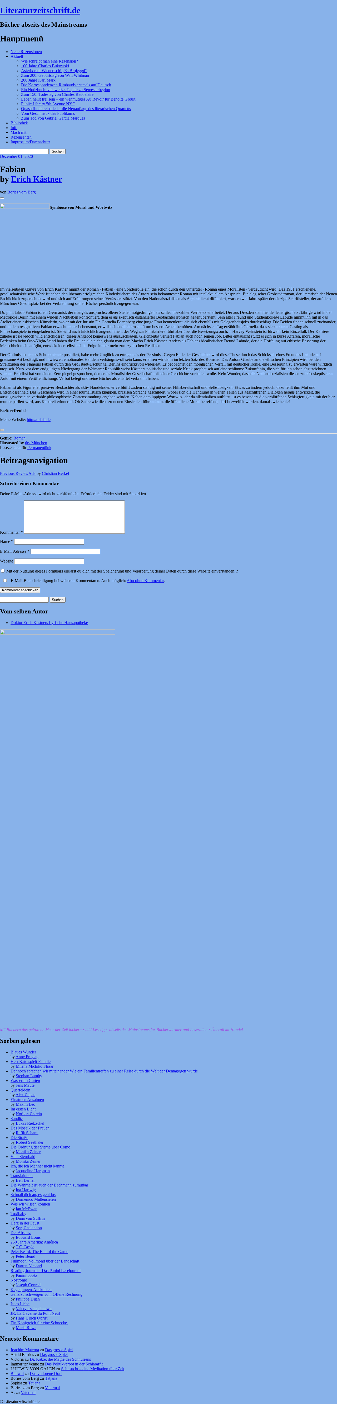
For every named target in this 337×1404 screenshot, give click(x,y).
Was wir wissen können (30, 1204)
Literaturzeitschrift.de (40, 10)
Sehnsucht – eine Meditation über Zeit (92, 1369)
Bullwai (17, 1373)
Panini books (26, 1275)
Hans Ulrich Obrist (31, 1318)
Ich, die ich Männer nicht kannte (37, 1166)
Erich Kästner (36, 179)
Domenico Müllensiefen (36, 1199)
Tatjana (51, 1378)
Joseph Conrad (28, 1285)
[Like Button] (2, 198)
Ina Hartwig (26, 1190)
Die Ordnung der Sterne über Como (40, 1147)
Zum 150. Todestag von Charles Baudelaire (57, 94)
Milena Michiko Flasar (34, 1066)
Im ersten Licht (23, 1109)
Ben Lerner (25, 1180)
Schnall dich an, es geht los (33, 1194)
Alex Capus (25, 1095)
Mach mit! (19, 132)
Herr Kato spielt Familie (31, 1061)
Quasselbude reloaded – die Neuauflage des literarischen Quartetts (76, 108)
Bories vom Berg (21, 192)
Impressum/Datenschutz (30, 142)
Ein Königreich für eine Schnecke (39, 1323)
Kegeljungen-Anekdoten (31, 1289)
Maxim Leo (25, 1104)
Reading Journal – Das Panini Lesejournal (46, 1270)
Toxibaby (18, 1213)
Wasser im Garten (25, 1080)
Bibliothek (19, 123)
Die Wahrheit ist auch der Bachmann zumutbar (49, 1185)
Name (6, 541)
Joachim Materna (25, 1350)
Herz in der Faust (25, 1223)
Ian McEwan (26, 1209)
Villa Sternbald (23, 1156)
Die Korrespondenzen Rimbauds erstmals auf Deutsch (66, 85)
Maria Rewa (26, 1327)
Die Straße (19, 1137)
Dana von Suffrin (30, 1218)
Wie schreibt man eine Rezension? (49, 61)
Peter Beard (25, 1256)
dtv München (36, 443)
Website (6, 561)
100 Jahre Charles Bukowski (45, 66)
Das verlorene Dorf (46, 1373)
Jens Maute (25, 1085)
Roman (19, 438)
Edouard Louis (28, 1237)
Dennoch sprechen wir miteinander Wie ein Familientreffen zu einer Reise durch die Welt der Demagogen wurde (104, 1071)
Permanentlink (39, 447)
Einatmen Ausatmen (27, 1099)
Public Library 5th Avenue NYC (48, 104)
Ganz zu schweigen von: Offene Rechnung (46, 1294)
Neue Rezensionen (26, 51)
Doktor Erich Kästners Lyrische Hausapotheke (49, 622)
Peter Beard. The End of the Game (39, 1251)
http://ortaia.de (39, 419)
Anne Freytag (27, 1057)
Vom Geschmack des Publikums (48, 113)
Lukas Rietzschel (30, 1123)
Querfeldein (20, 1090)
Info (14, 127)
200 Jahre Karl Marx (38, 80)
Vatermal (52, 1388)
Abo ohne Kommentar (145, 580)
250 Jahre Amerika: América (34, 1242)
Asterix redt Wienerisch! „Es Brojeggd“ (54, 70)
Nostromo (19, 1280)
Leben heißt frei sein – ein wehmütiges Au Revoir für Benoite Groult (78, 99)
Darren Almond (29, 1266)
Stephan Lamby (29, 1076)
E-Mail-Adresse (14, 551)
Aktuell (17, 56)
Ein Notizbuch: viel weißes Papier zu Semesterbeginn (65, 89)
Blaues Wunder (23, 1052)
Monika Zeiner (28, 1152)
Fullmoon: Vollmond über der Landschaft (45, 1261)
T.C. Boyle (25, 1247)
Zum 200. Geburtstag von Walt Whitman (55, 75)
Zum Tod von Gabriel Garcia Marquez (53, 118)
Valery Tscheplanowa (34, 1308)
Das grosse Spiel (59, 1350)
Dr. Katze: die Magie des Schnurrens (60, 1359)
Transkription (22, 1175)
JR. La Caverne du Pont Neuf (35, 1313)
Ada (18, 473)
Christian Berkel (55, 473)
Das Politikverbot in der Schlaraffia (74, 1364)
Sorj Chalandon (29, 1228)
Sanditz (17, 1118)
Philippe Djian (28, 1299)
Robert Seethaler (29, 1142)
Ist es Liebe (20, 1304)
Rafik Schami (27, 1133)
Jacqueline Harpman (33, 1171)
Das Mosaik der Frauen (30, 1128)
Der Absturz (21, 1232)
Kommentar (11, 532)
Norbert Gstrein (29, 1114)
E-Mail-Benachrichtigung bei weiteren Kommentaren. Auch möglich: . (87, 580)
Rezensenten (21, 137)
